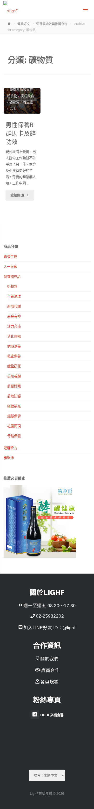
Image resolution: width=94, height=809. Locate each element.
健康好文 (23, 24)
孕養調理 (14, 296)
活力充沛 (14, 326)
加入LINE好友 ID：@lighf (49, 627)
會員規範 (49, 682)
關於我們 (49, 658)
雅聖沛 (9, 457)
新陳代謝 (14, 306)
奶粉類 (12, 286)
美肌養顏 (14, 376)
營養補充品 (12, 276)
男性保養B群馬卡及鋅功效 (21, 134)
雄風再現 (14, 426)
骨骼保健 (14, 436)
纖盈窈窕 (14, 366)
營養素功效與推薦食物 (51, 24)
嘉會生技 (10, 256)
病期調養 (14, 346)
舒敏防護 (14, 396)
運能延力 (10, 447)
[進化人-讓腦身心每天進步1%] (10, 9)
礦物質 (14, 102)
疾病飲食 (27, 96)
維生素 (28, 102)
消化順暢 (14, 336)
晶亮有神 (14, 316)
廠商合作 (50, 670)
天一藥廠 (10, 266)
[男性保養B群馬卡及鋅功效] (22, 101)
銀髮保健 (14, 416)
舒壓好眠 (14, 386)
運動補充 (14, 406)
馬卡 (12, 109)
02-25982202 (50, 616)
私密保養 (14, 356)
